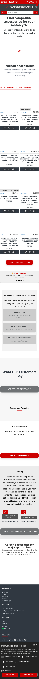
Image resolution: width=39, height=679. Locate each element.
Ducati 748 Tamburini (28, 521)
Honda (23, 234)
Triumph (2, 193)
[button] (19, 670)
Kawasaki (24, 193)
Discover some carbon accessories (16, 87)
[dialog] (19, 660)
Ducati (2, 112)
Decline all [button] (28, 675)
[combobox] (33, 645)
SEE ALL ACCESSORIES (18, 262)
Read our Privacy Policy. (22, 653)
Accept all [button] (10, 675)
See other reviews (18, 389)
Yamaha (23, 112)
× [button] (36, 645)
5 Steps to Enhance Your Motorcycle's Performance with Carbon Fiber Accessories (10, 521)
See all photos (18, 455)
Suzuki (2, 152)
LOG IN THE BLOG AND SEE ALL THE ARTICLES (19, 531)
